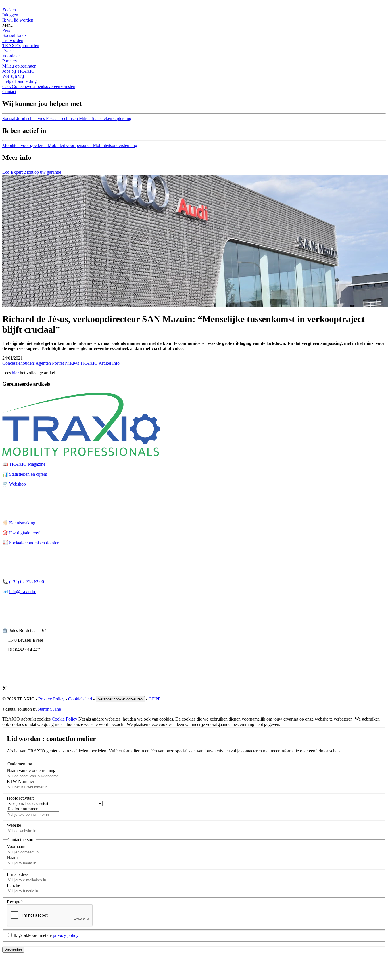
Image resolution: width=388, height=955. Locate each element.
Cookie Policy (64, 719)
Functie (13, 885)
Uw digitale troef (24, 532)
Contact (9, 91)
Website (14, 825)
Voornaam (16, 846)
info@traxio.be (22, 591)
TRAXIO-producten (20, 45)
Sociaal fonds (14, 35)
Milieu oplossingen (19, 66)
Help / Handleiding (19, 81)
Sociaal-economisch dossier (34, 542)
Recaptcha (16, 901)
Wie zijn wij (13, 76)
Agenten (43, 363)
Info (116, 363)
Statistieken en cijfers (28, 474)
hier (15, 372)
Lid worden (12, 40)
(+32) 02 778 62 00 (26, 581)
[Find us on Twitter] (4, 689)
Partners (9, 60)
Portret (58, 363)
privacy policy (65, 935)
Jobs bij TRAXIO (18, 71)
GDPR (155, 698)
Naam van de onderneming (31, 770)
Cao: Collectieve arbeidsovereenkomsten (38, 86)
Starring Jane (49, 709)
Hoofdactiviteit (20, 798)
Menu (7, 25)
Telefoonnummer (22, 808)
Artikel (105, 363)
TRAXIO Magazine (27, 464)
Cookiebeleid (80, 698)
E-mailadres (17, 874)
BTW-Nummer (20, 781)
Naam (12, 857)
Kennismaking (22, 522)
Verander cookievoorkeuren (120, 699)
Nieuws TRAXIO (81, 363)
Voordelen (11, 55)
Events (8, 50)
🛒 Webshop (14, 484)
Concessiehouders (18, 363)
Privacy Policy (51, 698)
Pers (6, 30)
